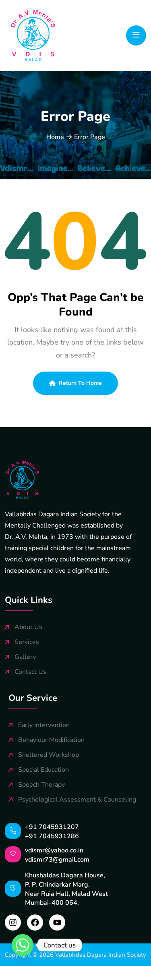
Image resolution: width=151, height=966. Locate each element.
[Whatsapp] (22, 945)
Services (26, 642)
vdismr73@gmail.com (57, 859)
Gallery (25, 657)
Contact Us (30, 672)
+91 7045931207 (52, 827)
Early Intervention (44, 725)
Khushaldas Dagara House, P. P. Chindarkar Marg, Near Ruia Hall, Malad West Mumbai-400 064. (66, 889)
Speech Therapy (41, 785)
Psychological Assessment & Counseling (77, 800)
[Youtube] (57, 922)
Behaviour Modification (51, 740)
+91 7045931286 (52, 836)
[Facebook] (35, 922)
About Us (28, 627)
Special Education (43, 770)
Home (55, 137)
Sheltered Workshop (48, 755)
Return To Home (80, 383)
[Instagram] (13, 922)
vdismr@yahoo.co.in (54, 850)
